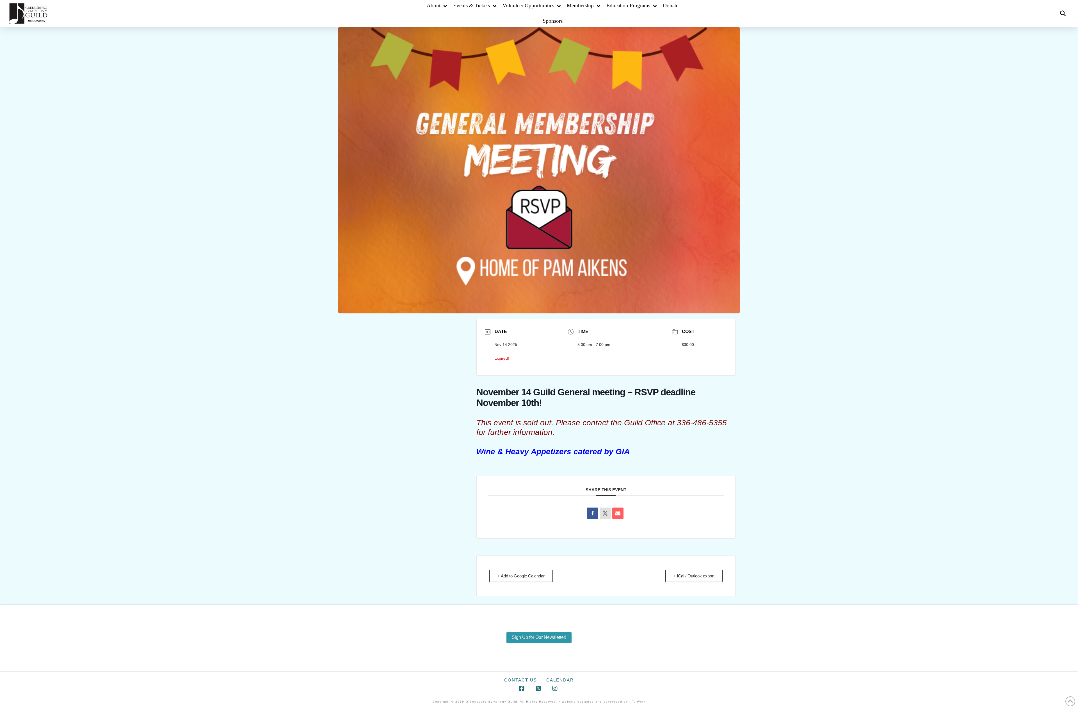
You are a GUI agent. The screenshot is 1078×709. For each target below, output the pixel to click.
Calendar (560, 680)
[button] (1063, 13)
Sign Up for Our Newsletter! (539, 637)
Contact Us (520, 680)
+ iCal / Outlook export (693, 575)
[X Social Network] (605, 513)
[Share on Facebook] (592, 513)
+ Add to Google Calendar (521, 575)
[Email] (617, 513)
